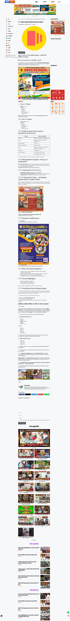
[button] (58, 2)
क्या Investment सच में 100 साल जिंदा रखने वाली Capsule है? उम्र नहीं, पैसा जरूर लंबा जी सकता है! (28, 594)
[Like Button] (19, 382)
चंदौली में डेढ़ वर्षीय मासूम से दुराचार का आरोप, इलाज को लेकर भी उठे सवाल (28, 583)
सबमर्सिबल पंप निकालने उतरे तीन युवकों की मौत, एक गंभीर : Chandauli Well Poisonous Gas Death (27, 562)
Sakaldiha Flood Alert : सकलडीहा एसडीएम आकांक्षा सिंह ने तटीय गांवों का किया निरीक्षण (28, 569)
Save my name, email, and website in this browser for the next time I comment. (34, 420)
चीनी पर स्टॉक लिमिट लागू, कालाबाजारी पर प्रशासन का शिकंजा (27, 555)
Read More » (20, 550)
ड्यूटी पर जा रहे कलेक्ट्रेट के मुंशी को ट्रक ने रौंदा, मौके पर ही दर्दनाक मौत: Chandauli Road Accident (28, 576)
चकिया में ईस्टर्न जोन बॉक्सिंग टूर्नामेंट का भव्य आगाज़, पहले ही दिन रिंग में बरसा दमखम (28, 548)
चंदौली (22, 19)
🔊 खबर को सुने (21, 52)
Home (19, 19)
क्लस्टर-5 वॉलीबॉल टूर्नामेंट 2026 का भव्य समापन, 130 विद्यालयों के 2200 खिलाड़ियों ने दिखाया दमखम (28, 615)
